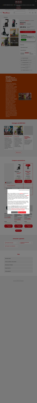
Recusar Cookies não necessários (24, 190)
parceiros (21, 193)
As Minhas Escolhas (14, 212)
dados (27, 195)
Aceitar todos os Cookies (22, 212)
